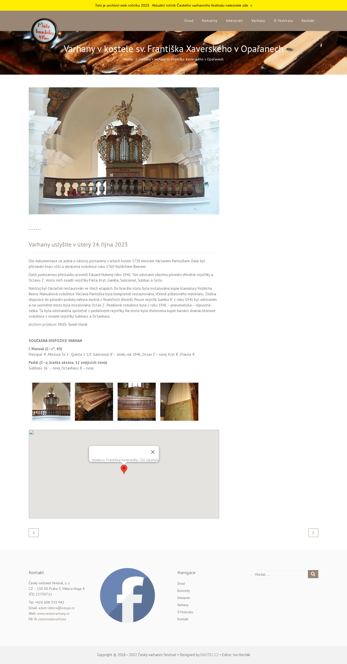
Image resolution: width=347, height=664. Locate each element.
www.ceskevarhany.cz (53, 613)
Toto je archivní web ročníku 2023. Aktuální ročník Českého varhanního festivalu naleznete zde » (173, 5)
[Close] (153, 452)
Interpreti (234, 20)
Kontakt (308, 20)
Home (128, 59)
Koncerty (209, 20)
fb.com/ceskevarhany (50, 619)
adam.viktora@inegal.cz (56, 608)
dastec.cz (209, 654)
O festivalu (283, 20)
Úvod (189, 20)
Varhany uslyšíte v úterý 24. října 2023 (78, 244)
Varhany (258, 20)
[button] (124, 469)
